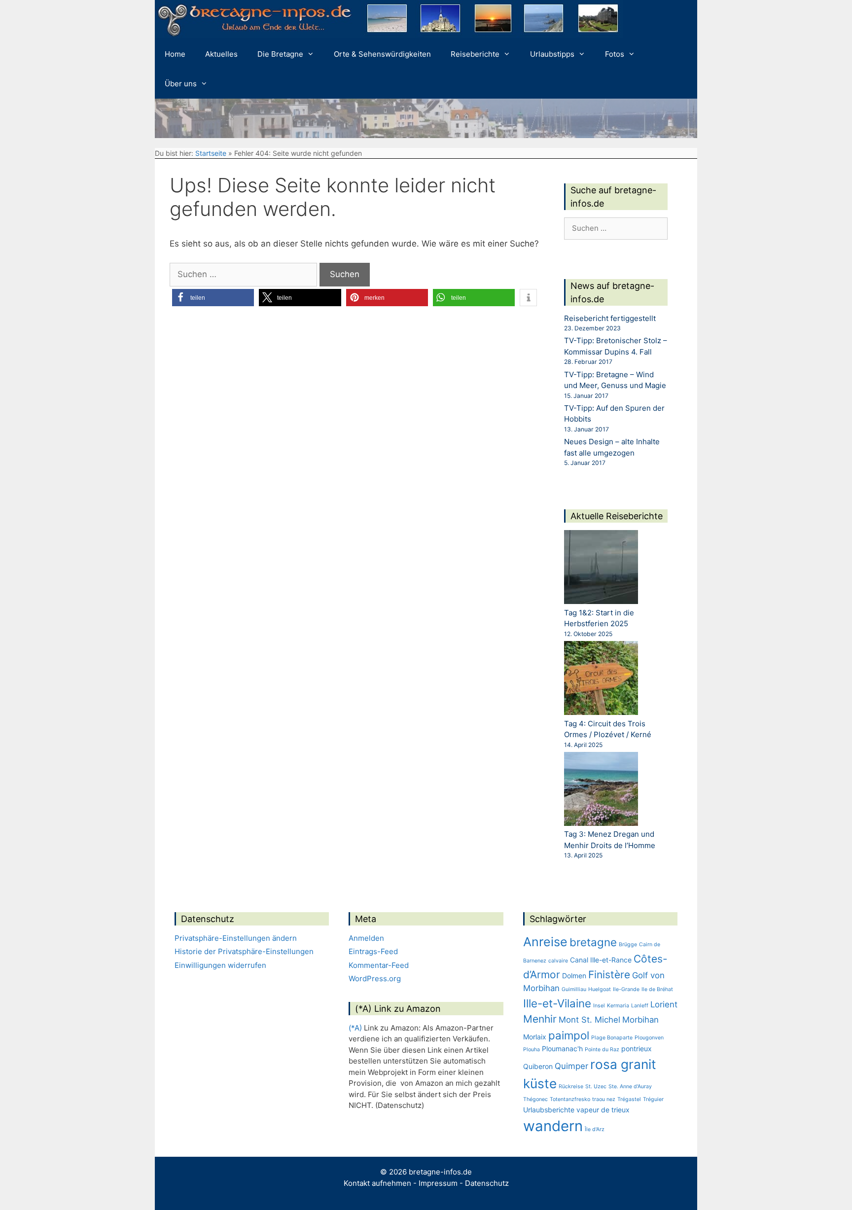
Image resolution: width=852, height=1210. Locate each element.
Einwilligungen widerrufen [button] (220, 965)
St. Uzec (595, 1086)
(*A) (355, 1027)
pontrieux (636, 1048)
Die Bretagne (280, 54)
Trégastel (629, 1099)
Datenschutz (487, 1183)
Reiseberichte (475, 54)
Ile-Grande (626, 989)
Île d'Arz (594, 1129)
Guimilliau (574, 989)
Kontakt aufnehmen (377, 1183)
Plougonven (649, 1037)
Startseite (210, 153)
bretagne (593, 942)
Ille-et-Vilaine (557, 1003)
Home (175, 54)
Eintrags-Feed (373, 951)
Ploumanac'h (562, 1048)
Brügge (628, 944)
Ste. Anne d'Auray (630, 1086)
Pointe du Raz (602, 1049)
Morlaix (534, 1036)
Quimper (571, 1066)
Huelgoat (599, 989)
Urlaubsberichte (548, 1109)
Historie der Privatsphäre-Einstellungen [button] (244, 951)
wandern (553, 1126)
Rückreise (571, 1086)
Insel (599, 1005)
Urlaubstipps (552, 54)
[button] (213, 297)
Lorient (663, 1004)
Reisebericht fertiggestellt (610, 318)
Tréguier (653, 1099)
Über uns (181, 83)
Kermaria (618, 1005)
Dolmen (574, 975)
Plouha (531, 1049)
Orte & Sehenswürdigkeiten (382, 54)
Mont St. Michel (589, 1020)
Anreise (545, 941)
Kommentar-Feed (379, 965)
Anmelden (366, 938)
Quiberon (538, 1066)
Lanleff (639, 1005)
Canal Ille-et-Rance (601, 960)
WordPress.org (375, 978)
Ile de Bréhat (657, 989)
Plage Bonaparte (612, 1037)
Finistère (609, 974)
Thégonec (535, 1099)
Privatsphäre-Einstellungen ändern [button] (236, 938)
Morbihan (640, 1020)
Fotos (614, 54)
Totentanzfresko (570, 1099)
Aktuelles (221, 54)
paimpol (568, 1035)
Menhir (540, 1019)
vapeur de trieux (603, 1109)
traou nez (603, 1099)
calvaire (558, 961)
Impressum (438, 1183)
